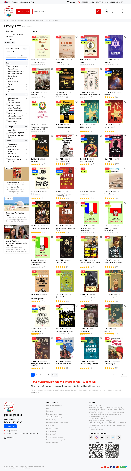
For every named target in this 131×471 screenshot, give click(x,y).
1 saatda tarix (17, 144)
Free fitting (50, 425)
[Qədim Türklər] (67, 281)
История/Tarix (17, 66)
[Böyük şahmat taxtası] (67, 111)
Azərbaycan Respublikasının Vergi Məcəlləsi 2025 (40, 128)
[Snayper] (42, 79)
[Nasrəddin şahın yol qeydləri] (91, 281)
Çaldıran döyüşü (109, 364)
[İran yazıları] (91, 178)
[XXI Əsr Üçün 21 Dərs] (42, 46)
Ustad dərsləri (17, 162)
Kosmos (107, 94)
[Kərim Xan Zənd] (67, 247)
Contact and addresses (54, 405)
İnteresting (50, 411)
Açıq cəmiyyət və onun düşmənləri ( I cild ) (63, 195)
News (48, 408)
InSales (27, 468)
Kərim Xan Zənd (61, 262)
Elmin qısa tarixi (36, 194)
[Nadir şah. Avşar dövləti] (67, 348)
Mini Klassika (17, 154)
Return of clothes (52, 428)
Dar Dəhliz (59, 62)
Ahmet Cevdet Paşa (17, 110)
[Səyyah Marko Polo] (91, 146)
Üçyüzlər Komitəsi (61, 94)
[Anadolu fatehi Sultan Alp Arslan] (91, 247)
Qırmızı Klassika (17, 156)
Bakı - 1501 (108, 331)
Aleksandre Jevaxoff (17, 116)
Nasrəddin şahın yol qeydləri (89, 297)
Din (17, 87)
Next (53, 375)
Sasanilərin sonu (85, 331)
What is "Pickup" (52, 443)
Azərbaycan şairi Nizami (112, 297)
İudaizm (107, 62)
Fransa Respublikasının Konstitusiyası (87, 229)
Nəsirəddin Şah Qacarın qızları (90, 94)
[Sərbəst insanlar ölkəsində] (115, 247)
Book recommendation (54, 414)
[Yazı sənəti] (42, 146)
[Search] (98, 11)
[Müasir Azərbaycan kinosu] (67, 315)
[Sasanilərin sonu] (91, 315)
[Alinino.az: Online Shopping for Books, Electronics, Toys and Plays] (9, 11)
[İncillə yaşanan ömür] (67, 146)
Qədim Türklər (60, 297)
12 (49, 375)
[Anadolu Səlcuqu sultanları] (91, 348)
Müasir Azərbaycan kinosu (64, 331)
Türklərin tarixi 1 (109, 127)
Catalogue (13, 20)
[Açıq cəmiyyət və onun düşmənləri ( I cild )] (67, 178)
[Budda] (91, 46)
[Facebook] (91, 437)
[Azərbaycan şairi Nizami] (115, 281)
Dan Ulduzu (17, 147)
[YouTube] (102, 437)
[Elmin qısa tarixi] (42, 178)
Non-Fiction (45, 20)
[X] (107, 437)
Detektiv (17, 79)
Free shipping (51, 431)
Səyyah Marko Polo (86, 161)
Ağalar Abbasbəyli (17, 108)
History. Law (9, 42)
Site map (42, 466)
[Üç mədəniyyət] (115, 178)
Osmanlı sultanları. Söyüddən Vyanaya (65, 229)
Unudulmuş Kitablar (17, 159)
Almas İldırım (17, 121)
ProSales (12, 468)
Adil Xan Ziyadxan (17, 102)
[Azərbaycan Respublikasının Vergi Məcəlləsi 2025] (42, 111)
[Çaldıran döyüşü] (115, 348)
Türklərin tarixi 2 (85, 127)
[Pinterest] (118, 437)
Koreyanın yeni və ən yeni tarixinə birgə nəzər (40, 298)
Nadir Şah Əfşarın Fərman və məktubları (40, 364)
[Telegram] (113, 437)
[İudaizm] (115, 46)
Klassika (17, 89)
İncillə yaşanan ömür (62, 161)
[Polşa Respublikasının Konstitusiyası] (115, 212)
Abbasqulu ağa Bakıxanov (17, 99)
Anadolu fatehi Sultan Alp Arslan (90, 262)
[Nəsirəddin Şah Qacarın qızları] (91, 79)
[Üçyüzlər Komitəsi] (67, 79)
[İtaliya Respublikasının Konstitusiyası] (42, 247)
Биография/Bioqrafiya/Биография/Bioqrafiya (17, 72)
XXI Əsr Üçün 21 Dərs (38, 62)
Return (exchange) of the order (57, 422)
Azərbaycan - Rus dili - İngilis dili (17, 136)
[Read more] (35, 392)
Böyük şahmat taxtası (63, 127)
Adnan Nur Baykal (17, 105)
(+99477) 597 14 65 (101, 2)
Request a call (10, 426)
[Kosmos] (115, 79)
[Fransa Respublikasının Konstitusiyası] (91, 212)
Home (6, 20)
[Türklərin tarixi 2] (91, 111)
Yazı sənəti (34, 161)
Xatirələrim (107, 161)
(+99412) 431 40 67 (116, 2)
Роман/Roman (17, 76)
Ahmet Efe (17, 113)
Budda (82, 62)
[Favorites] (52, 36)
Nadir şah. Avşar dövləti (63, 364)
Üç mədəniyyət (109, 194)
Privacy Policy (51, 420)
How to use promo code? (55, 437)
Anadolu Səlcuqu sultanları (89, 364)
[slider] (6, 59)
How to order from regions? (55, 440)
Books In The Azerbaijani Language (28, 20)
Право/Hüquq (17, 69)
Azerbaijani (17, 130)
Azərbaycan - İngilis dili (17, 133)
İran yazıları (84, 194)
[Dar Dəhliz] (67, 46)
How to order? (51, 434)
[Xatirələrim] (115, 146)
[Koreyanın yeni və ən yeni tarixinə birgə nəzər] (42, 281)
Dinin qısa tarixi (36, 331)
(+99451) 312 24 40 (87, 2)
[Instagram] (96, 437)
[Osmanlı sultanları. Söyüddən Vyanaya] (67, 212)
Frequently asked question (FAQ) (23, 2)
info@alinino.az (12, 431)
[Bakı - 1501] (115, 315)
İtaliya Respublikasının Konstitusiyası (38, 263)
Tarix (17, 84)
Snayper (34, 94)
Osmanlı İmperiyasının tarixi (40, 228)
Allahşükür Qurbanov (17, 118)
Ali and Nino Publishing (54, 417)
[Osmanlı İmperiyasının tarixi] (42, 212)
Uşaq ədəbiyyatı (17, 81)
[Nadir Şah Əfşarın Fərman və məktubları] (42, 348)
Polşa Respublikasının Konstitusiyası (111, 229)
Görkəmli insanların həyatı (17, 150)
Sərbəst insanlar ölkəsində (113, 262)
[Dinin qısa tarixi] (42, 315)
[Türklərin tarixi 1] (115, 111)
